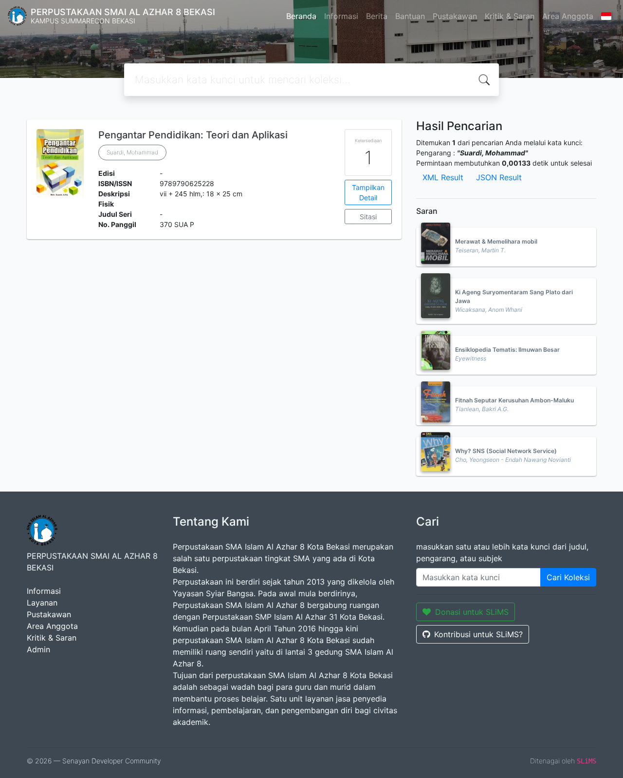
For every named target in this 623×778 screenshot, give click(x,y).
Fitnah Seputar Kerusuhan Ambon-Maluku (514, 400)
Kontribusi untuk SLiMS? (478, 634)
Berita (376, 16)
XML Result (442, 177)
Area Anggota (567, 16)
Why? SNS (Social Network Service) (506, 451)
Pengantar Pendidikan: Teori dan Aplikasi (193, 135)
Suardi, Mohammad (132, 152)
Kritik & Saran (509, 16)
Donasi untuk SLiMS (472, 612)
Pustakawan (455, 16)
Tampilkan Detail (368, 192)
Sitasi (368, 216)
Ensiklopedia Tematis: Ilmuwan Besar (507, 349)
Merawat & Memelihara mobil (496, 241)
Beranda (301, 16)
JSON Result (499, 177)
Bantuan (410, 16)
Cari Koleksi (568, 577)
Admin (38, 649)
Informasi (341, 16)
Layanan (42, 602)
